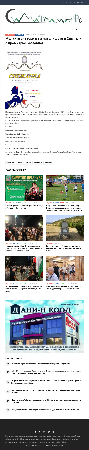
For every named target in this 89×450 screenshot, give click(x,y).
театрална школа (24, 162)
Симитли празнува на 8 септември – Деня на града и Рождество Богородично (40, 364)
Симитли (10, 162)
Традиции (22, 203)
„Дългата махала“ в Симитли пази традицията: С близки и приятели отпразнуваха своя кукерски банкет (46, 401)
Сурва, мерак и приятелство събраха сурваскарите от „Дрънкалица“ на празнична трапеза (45, 410)
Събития (19, 34)
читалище (38, 162)
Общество (10, 34)
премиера (49, 162)
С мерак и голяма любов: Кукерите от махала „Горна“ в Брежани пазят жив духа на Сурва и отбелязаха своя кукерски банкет (46, 382)
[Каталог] (44, 16)
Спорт (61, 203)
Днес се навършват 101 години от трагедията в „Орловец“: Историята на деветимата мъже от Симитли (46, 391)
